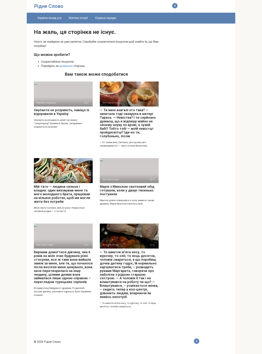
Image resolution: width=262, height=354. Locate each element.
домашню (66, 66)
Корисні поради (105, 18)
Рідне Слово (48, 6)
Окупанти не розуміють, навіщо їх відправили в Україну (61, 112)
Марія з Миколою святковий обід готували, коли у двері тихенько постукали (127, 190)
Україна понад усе (49, 18)
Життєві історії (78, 18)
